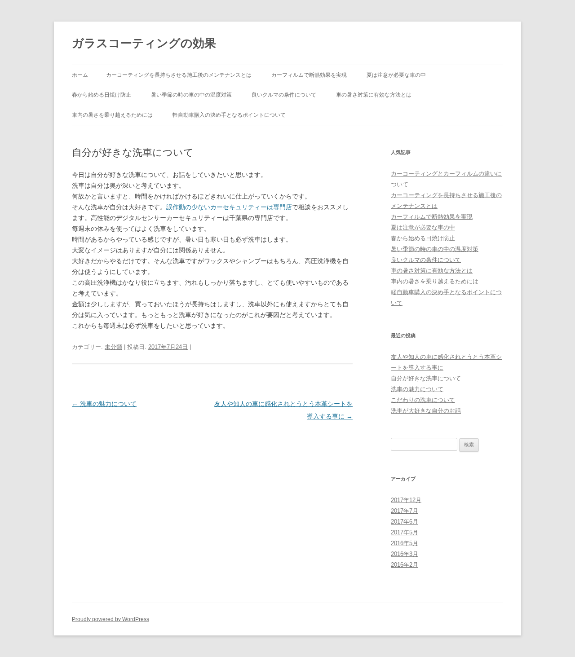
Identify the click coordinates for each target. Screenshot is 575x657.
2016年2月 (404, 564)
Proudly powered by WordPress (110, 619)
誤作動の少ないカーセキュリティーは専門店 (229, 207)
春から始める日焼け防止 (101, 95)
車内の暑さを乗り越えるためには (112, 115)
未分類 (113, 347)
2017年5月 (404, 532)
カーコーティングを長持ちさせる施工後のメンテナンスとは (179, 75)
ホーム (80, 75)
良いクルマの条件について (284, 95)
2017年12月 (406, 500)
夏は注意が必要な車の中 (396, 75)
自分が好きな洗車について (426, 378)
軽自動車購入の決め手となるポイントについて (229, 115)
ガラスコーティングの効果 (144, 43)
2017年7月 (404, 510)
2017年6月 (404, 521)
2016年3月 (404, 554)
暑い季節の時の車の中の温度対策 (191, 95)
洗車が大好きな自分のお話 (426, 410)
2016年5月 (404, 543)
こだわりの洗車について (423, 400)
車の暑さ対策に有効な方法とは (373, 95)
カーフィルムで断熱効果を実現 (309, 75)
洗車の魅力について (104, 403)
